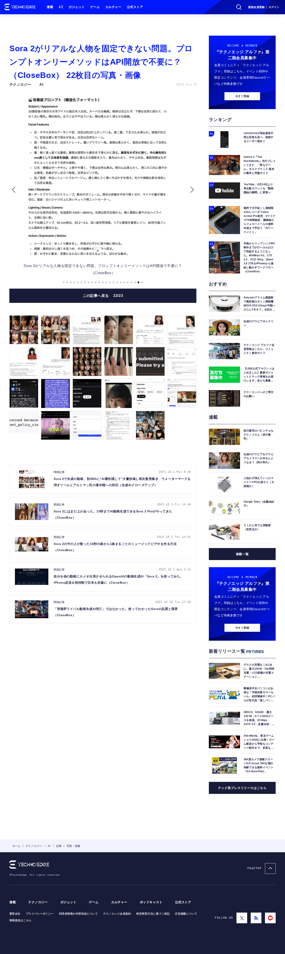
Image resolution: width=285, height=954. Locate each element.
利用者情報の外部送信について (78, 913)
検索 (239, 7)
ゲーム (95, 7)
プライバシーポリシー (40, 913)
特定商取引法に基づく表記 (153, 913)
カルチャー (113, 7)
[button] (13, 189)
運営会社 (14, 913)
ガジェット (77, 7)
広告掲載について (186, 913)
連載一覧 (242, 554)
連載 (50, 7)
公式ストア (135, 7)
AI (61, 7)
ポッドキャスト (151, 902)
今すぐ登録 (242, 96)
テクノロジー (38, 902)
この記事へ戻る (103, 296)
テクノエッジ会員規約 (117, 913)
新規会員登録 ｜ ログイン (263, 7)
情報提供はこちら (20, 920)
